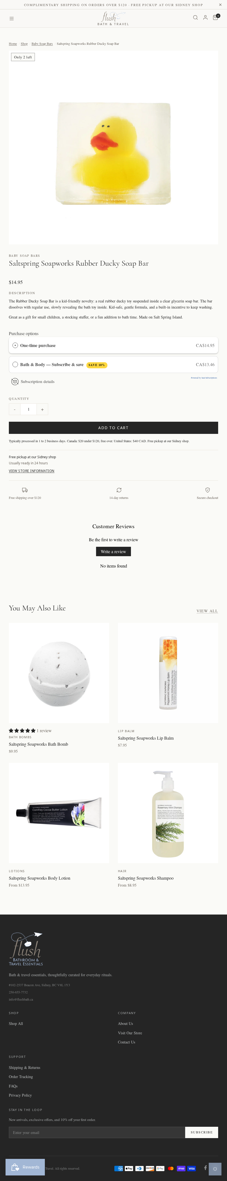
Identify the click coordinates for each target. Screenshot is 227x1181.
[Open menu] (11, 18)
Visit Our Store (130, 1032)
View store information (32, 470)
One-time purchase (38, 345)
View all (207, 610)
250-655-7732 (18, 992)
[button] (113, 147)
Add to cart (113, 427)
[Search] (195, 18)
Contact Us (126, 1042)
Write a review (113, 551)
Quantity (19, 398)
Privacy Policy (20, 1095)
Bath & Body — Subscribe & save (62, 364)
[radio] (15, 345)
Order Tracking (21, 1076)
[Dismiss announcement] (220, 4)
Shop (24, 43)
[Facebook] (205, 1168)
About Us (125, 1023)
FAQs (13, 1086)
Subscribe (202, 1132)
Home (13, 43)
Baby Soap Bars (42, 43)
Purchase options (23, 333)
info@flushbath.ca (21, 999)
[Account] (205, 18)
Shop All (16, 1023)
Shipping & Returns (24, 1067)
